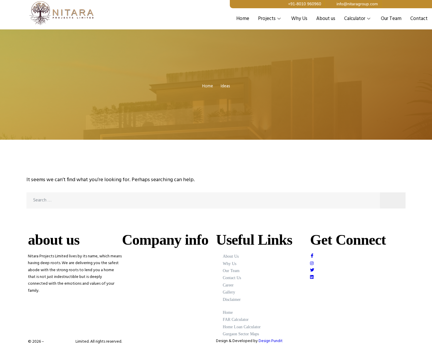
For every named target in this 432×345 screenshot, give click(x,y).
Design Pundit (271, 341)
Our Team (391, 19)
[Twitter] (357, 270)
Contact (419, 19)
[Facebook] (357, 256)
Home (242, 19)
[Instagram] (357, 263)
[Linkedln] (357, 277)
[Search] (393, 200)
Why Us (299, 19)
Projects (267, 19)
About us (325, 19)
